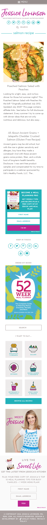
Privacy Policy (35, 231)
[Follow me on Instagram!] (23, 22)
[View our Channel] (33, 22)
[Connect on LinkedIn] (28, 22)
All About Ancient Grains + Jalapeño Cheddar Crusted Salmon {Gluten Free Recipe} (23, 136)
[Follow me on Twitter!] (13, 22)
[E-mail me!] (38, 22)
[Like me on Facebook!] (8, 22)
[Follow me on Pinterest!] (18, 22)
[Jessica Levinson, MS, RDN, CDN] (23, 13)
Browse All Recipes (23, 401)
